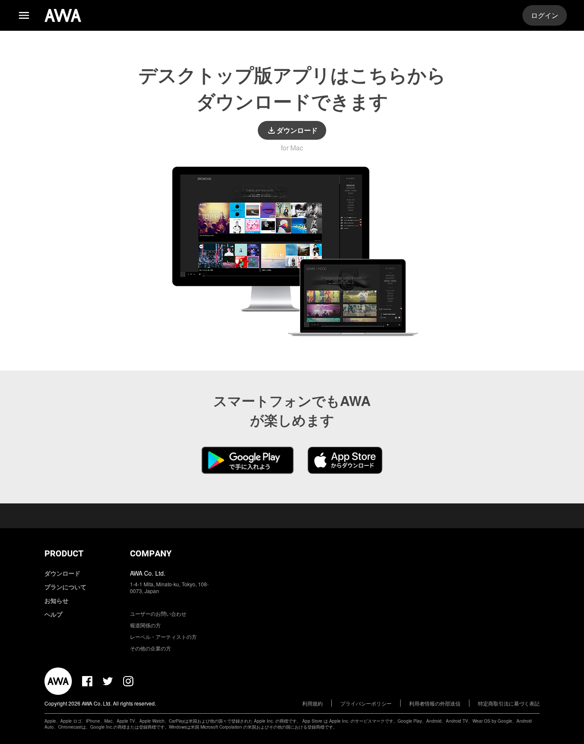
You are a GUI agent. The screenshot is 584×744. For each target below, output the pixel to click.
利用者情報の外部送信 (434, 703)
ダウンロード (62, 573)
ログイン (544, 15)
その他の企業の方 (150, 648)
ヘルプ (53, 614)
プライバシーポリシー (366, 703)
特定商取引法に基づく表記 (509, 703)
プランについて (65, 586)
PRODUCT (63, 554)
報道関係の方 (145, 625)
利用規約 (312, 703)
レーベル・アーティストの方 (163, 636)
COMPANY (150, 554)
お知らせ (56, 600)
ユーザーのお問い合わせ (158, 613)
